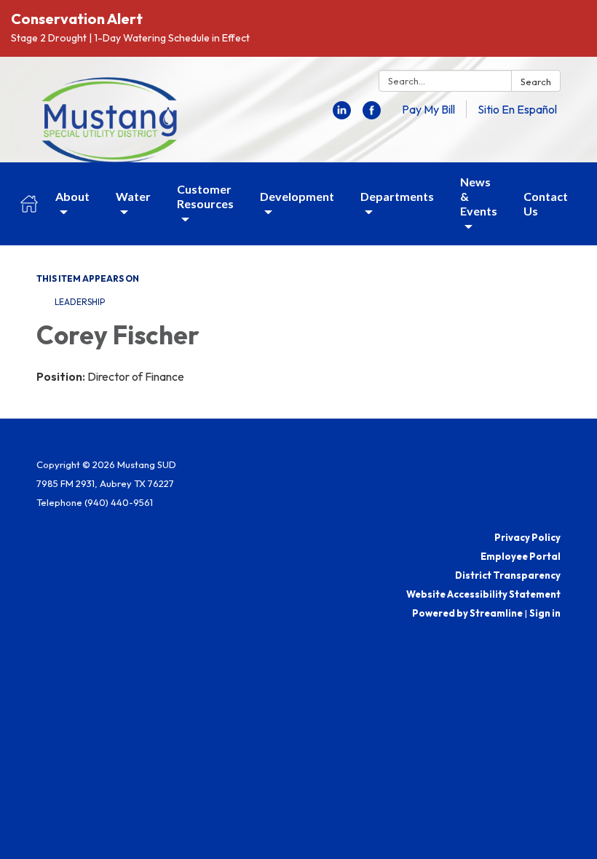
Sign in (545, 613)
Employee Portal (521, 556)
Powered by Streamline (467, 613)
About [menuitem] (72, 196)
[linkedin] (342, 115)
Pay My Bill (428, 109)
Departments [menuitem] (397, 196)
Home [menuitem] (29, 203)
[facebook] (372, 115)
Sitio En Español (517, 109)
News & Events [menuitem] (478, 196)
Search (536, 81)
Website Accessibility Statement (483, 594)
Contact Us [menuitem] (545, 203)
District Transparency (508, 575)
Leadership (80, 301)
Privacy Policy (527, 537)
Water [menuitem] (133, 196)
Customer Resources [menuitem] (205, 196)
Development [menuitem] (297, 196)
